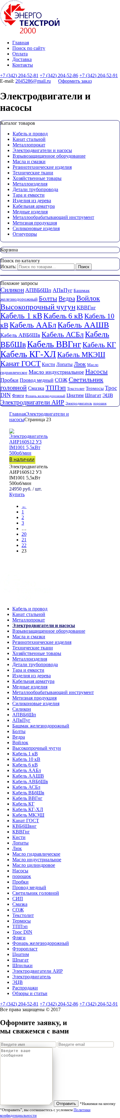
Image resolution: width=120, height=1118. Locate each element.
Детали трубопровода (35, 189)
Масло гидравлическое (36, 854)
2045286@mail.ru (33, 81)
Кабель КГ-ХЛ (28, 354)
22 (24, 545)
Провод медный (37, 380)
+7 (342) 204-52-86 (59, 75)
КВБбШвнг (24, 826)
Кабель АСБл (63, 334)
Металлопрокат (29, 144)
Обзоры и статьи (29, 993)
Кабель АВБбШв (20, 335)
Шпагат (93, 395)
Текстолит (76, 388)
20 (24, 534)
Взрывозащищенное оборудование (49, 156)
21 (24, 539)
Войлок (88, 298)
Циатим (75, 395)
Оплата (20, 53)
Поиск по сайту (28, 48)
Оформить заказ (75, 81)
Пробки (9, 380)
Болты (48, 298)
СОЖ (61, 380)
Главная (20, 42)
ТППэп (56, 387)
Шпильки (22, 965)
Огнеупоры (25, 234)
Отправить (66, 1103)
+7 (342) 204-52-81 (19, 75)
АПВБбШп (38, 290)
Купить (17, 494)
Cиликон (12, 290)
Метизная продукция (35, 222)
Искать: (8, 266)
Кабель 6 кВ (63, 315)
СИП (17, 898)
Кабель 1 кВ (21, 315)
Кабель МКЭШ (81, 354)
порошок (99, 403)
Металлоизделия (30, 183)
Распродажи (25, 987)
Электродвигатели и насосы (42, 150)
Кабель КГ (99, 345)
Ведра (66, 298)
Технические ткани (33, 172)
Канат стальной (29, 139)
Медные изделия (30, 211)
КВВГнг (86, 307)
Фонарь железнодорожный (45, 396)
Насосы (96, 371)
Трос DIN (22, 932)
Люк (80, 363)
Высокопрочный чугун (37, 307)
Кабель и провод (30, 133)
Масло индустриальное (56, 372)
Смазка (36, 388)
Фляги (18, 395)
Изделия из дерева (32, 200)
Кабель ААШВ (83, 325)
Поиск (83, 266)
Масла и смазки (29, 161)
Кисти (48, 364)
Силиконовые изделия (36, 228)
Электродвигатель (79, 403)
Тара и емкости (29, 195)
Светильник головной (35, 893)
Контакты (22, 65)
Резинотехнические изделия (42, 167)
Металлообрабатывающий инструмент (53, 217)
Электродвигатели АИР (32, 402)
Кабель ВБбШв (28, 792)
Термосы (95, 388)
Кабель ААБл (33, 325)
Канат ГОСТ (20, 363)
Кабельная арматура (34, 206)
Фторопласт (25, 948)
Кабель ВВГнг (54, 344)
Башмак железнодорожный (40, 725)
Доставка (22, 59)
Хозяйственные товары (37, 178)
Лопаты (64, 364)
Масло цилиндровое (33, 865)
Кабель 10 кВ (26, 759)
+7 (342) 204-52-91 (98, 75)
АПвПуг (62, 290)
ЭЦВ (107, 395)
